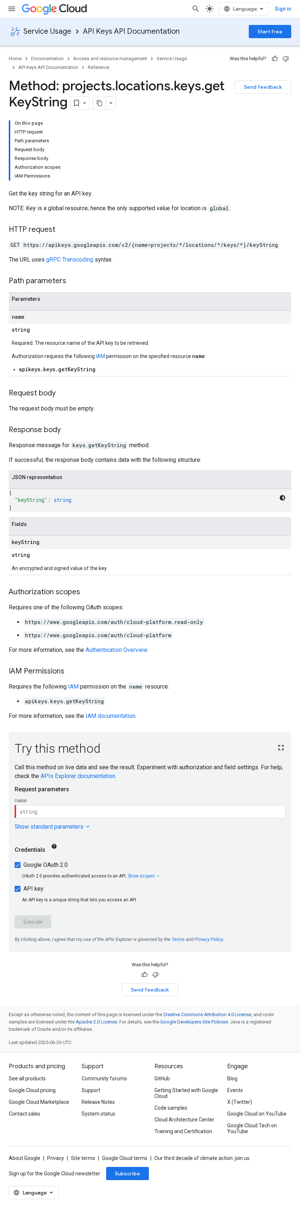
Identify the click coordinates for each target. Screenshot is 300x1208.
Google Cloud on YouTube (256, 1114)
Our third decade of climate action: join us (202, 1158)
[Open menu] (11, 9)
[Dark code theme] (282, 498)
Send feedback (263, 87)
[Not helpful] (285, 58)
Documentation (47, 58)
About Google (24, 1158)
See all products (27, 1078)
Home (15, 58)
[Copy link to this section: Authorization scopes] (87, 592)
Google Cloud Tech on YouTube (252, 1128)
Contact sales (24, 1114)
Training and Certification (183, 1131)
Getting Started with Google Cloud (186, 1093)
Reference (98, 67)
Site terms (83, 1158)
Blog (232, 1078)
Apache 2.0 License (96, 1022)
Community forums (104, 1078)
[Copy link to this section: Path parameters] (73, 281)
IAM (100, 356)
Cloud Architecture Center (184, 1120)
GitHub (162, 1078)
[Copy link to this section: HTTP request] (62, 230)
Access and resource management (110, 58)
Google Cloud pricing (32, 1090)
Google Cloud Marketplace (39, 1102)
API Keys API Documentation (131, 31)
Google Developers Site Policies (194, 1022)
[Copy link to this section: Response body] (68, 430)
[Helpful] (274, 58)
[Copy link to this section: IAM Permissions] (71, 671)
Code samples (170, 1108)
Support (91, 1090)
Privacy (55, 1158)
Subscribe (127, 1173)
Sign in (283, 9)
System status (98, 1114)
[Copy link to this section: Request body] (63, 393)
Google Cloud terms (124, 1158)
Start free (270, 31)
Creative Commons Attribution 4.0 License (207, 1014)
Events (235, 1090)
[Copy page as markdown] (99, 103)
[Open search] (195, 8)
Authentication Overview (116, 649)
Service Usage (47, 31)
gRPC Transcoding (69, 259)
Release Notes (98, 1102)
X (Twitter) (239, 1102)
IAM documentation (110, 715)
